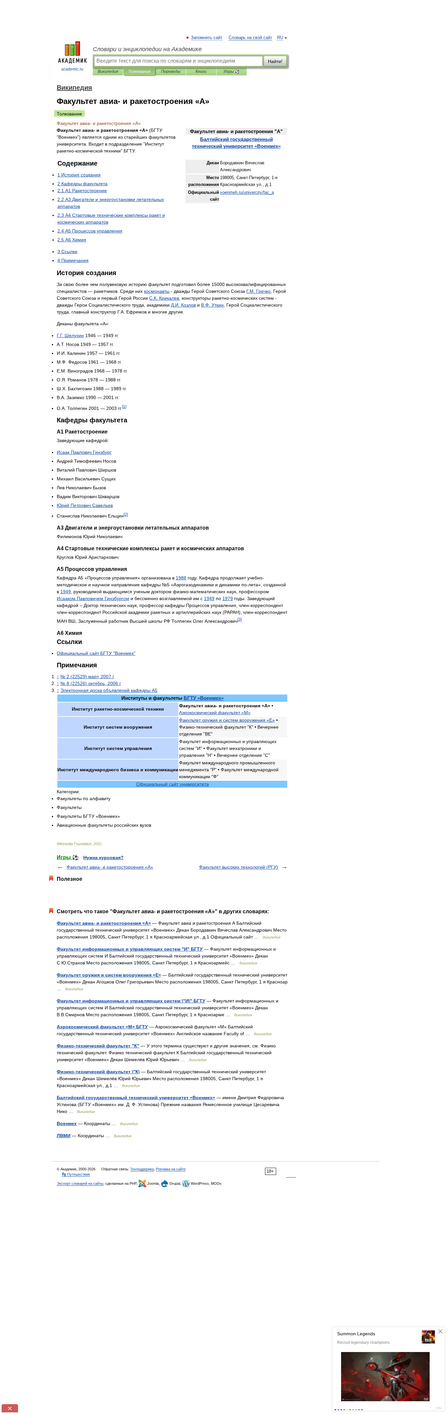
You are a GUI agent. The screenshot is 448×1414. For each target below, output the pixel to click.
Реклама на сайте (171, 1169)
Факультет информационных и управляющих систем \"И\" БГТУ (131, 1000)
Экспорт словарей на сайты (80, 1183)
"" (96, 653)
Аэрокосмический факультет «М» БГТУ (102, 1026)
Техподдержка (142, 1169)
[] (124, 406)
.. (258, 291)
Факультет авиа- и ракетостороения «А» (110, 867)
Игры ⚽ (232, 71)
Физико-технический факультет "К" (98, 1045)
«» (204, 698)
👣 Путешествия (76, 1174)
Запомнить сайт (207, 37)
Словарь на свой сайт (250, 37)
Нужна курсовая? (103, 857)
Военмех (67, 1123)
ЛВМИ (64, 1135)
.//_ (247, 192)
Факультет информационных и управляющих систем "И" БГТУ (130, 949)
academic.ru (72, 69)
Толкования (139, 71)
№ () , (87, 676)
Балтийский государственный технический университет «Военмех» (136, 1097)
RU (280, 37)
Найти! (275, 61)
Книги (201, 71)
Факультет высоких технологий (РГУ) (238, 867)
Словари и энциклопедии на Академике (147, 49)
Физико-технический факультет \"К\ (98, 1071)
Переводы (170, 71)
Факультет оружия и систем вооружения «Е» (109, 975)
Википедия (108, 71)
